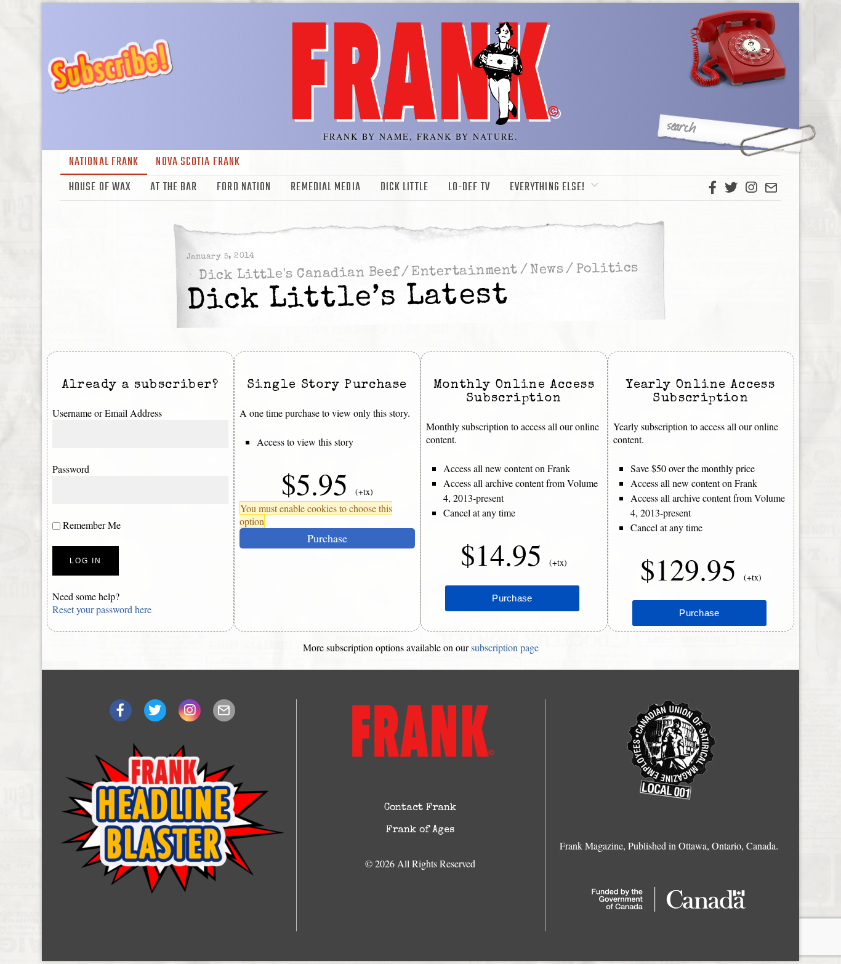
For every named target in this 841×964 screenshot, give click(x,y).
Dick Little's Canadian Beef (299, 274)
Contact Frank (420, 808)
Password (70, 468)
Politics (607, 269)
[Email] (771, 187)
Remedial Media (325, 187)
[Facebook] (713, 187)
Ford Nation (244, 187)
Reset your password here (101, 609)
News (546, 270)
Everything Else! (547, 187)
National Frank (104, 162)
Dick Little (404, 187)
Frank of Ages (420, 830)
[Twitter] (731, 187)
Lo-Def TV (469, 187)
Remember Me (90, 524)
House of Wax (100, 187)
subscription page (505, 647)
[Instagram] (751, 187)
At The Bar (173, 187)
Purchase (327, 538)
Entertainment (464, 271)
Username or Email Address (107, 412)
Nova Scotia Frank (198, 162)
